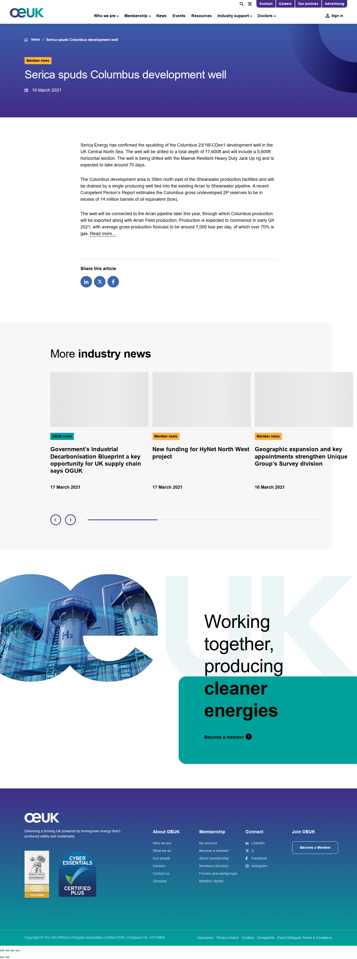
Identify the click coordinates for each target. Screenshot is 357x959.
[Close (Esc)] (17, 950)
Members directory (213, 866)
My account (208, 843)
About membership (214, 858)
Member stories (211, 881)
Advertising (334, 4)
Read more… (103, 233)
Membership (135, 16)
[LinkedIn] (86, 281)
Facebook (259, 858)
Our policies (308, 4)
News (161, 16)
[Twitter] (100, 281)
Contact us (161, 873)
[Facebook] (113, 281)
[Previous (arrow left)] (2, 957)
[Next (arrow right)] (7, 957)
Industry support (233, 16)
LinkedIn (258, 843)
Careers (285, 4)
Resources (201, 16)
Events (178, 16)
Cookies (248, 938)
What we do (162, 851)
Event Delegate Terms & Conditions (305, 938)
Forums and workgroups (218, 873)
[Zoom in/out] (2, 950)
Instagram (259, 866)
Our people (161, 858)
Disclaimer (206, 938)
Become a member (214, 851)
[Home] (28, 40)
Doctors (265, 16)
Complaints (266, 938)
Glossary (160, 881)
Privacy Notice (228, 938)
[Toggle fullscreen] (7, 950)
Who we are (105, 16)
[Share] (12, 950)
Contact (266, 4)
